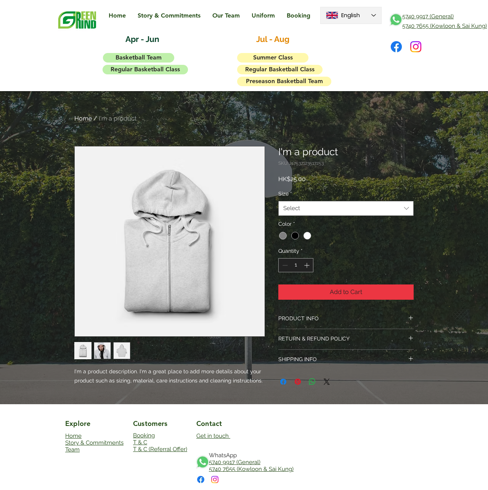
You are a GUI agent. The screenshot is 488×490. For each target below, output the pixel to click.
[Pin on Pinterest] (297, 381)
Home (83, 118)
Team (72, 449)
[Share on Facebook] (283, 381)
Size (285, 194)
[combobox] (346, 208)
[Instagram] (415, 46)
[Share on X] (326, 381)
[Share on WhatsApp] (312, 381)
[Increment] (307, 265)
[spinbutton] (296, 265)
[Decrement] (284, 265)
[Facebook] (396, 46)
